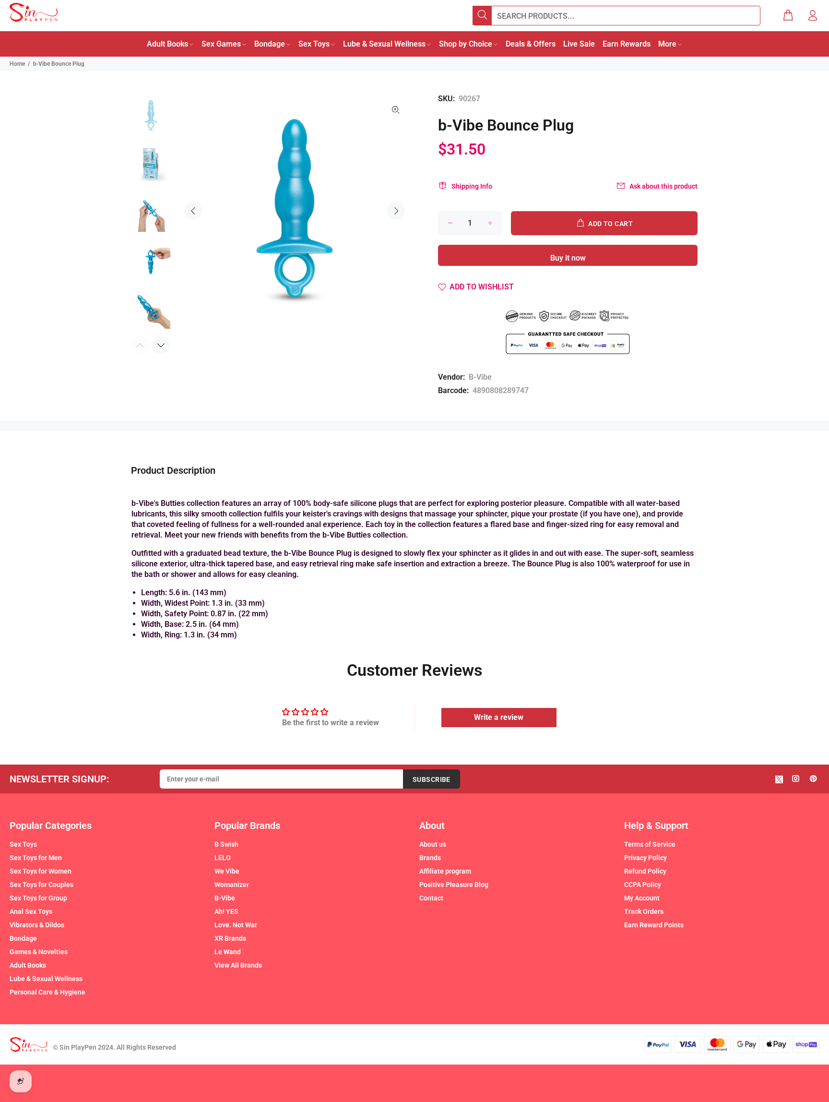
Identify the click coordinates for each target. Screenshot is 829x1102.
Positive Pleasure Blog (453, 884)
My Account (642, 898)
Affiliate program (445, 871)
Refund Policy (645, 871)
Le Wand (227, 952)
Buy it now (568, 258)
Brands (430, 858)
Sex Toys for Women (40, 871)
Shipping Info (471, 186)
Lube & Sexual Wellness (46, 978)
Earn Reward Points (654, 925)
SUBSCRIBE (431, 779)
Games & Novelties (39, 952)
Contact (431, 898)
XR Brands (230, 938)
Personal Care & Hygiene (47, 992)
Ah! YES (226, 911)
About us (432, 844)
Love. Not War (235, 925)
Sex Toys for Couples (41, 884)
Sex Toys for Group (38, 898)
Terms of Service (649, 844)
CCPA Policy (642, 884)
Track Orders (643, 911)
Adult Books (28, 965)
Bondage (23, 938)
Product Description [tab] (173, 470)
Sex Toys (23, 844)
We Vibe (226, 871)
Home (17, 63)
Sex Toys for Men (36, 858)
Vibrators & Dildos (37, 925)
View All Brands (238, 965)
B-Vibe (480, 377)
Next (396, 211)
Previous (193, 211)
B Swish (226, 844)
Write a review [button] (498, 717)
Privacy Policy (645, 858)
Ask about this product (663, 186)
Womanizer (231, 884)
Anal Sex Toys (31, 911)
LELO (222, 858)
